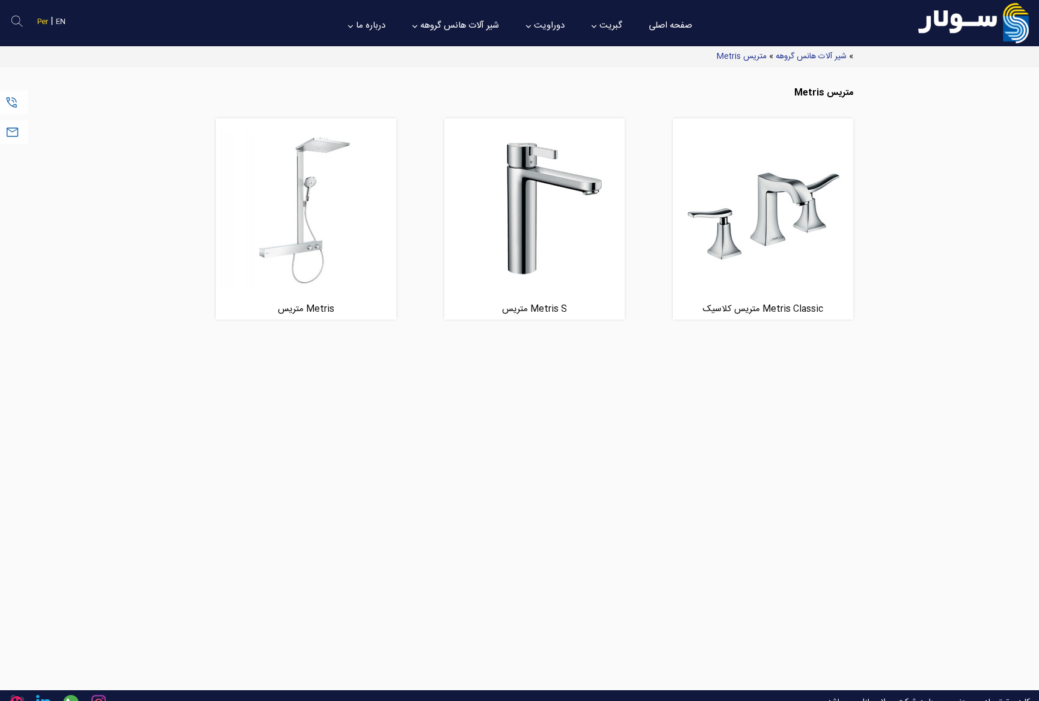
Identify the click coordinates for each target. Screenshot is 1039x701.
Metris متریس (306, 309)
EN (61, 22)
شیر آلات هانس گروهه (811, 56)
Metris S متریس (534, 309)
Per (42, 22)
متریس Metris (742, 56)
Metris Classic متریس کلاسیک (763, 309)
